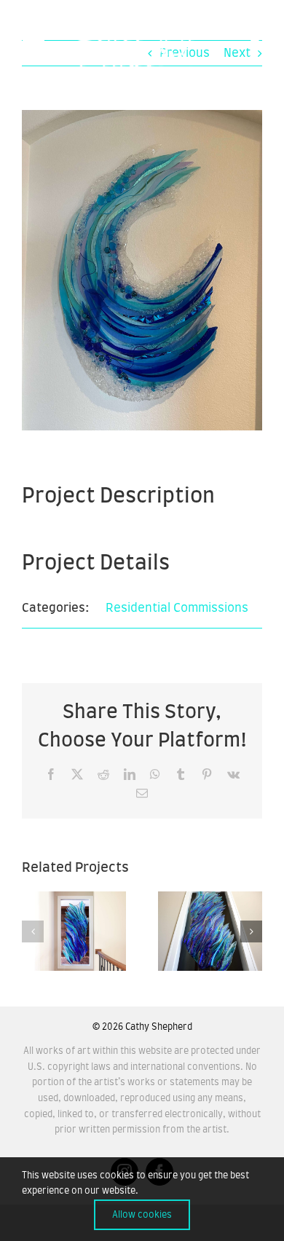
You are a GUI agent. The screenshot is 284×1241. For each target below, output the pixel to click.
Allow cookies (142, 1214)
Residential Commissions (177, 608)
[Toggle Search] (256, 45)
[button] (33, 931)
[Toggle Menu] (33, 45)
